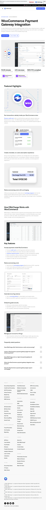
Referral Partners (21, 459)
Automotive (19, 401)
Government (20, 423)
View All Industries (21, 432)
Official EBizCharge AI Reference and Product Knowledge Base (16, 507)
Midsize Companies (21, 388)
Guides (5, 458)
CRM (31, 390)
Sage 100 (32, 411)
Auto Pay (6, 415)
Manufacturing (20, 426)
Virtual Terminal (7, 392)
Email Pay (6, 411)
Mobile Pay (6, 394)
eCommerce (7, 397)
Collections (6, 456)
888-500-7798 (28, 5)
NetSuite (32, 409)
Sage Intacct (33, 413)
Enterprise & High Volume (21, 390)
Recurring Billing (8, 418)
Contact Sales (20, 447)
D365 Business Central (35, 418)
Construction (20, 405)
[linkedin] (13, 503)
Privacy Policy (6, 506)
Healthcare (19, 414)
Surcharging (7, 430)
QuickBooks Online (34, 404)
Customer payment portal (13, 253)
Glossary (6, 447)
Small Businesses (21, 385)
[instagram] (8, 503)
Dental (18, 408)
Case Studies (7, 442)
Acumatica (32, 402)
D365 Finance (33, 420)
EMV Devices (7, 399)
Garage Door (20, 430)
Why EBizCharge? (21, 442)
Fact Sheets (6, 444)
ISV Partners (20, 463)
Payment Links (7, 413)
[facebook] (5, 503)
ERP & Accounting (34, 385)
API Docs (6, 440)
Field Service (20, 417)
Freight (18, 421)
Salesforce (32, 415)
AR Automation (7, 406)
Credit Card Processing (9, 388)
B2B (18, 403)
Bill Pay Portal (7, 409)
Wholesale (19, 428)
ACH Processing (7, 390)
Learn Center (7, 453)
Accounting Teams (8, 465)
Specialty (32, 394)
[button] (23, 347)
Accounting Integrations (9, 385)
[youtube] (10, 503)
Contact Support (21, 449)
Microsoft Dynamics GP (35, 422)
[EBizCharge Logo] (8, 8)
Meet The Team (20, 465)
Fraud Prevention (8, 427)
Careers (19, 444)
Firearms (19, 419)
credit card (13, 250)
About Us (19, 440)
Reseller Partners (21, 461)
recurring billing (14, 296)
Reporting (6, 432)
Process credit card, (9, 118)
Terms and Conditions (14, 506)
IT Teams (6, 468)
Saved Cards (7, 420)
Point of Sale (33, 392)
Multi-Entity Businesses (22, 393)
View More (32, 424)
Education (19, 412)
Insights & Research (8, 451)
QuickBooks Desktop (35, 406)
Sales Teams (7, 470)
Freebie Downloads (8, 449)
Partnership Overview (22, 456)
